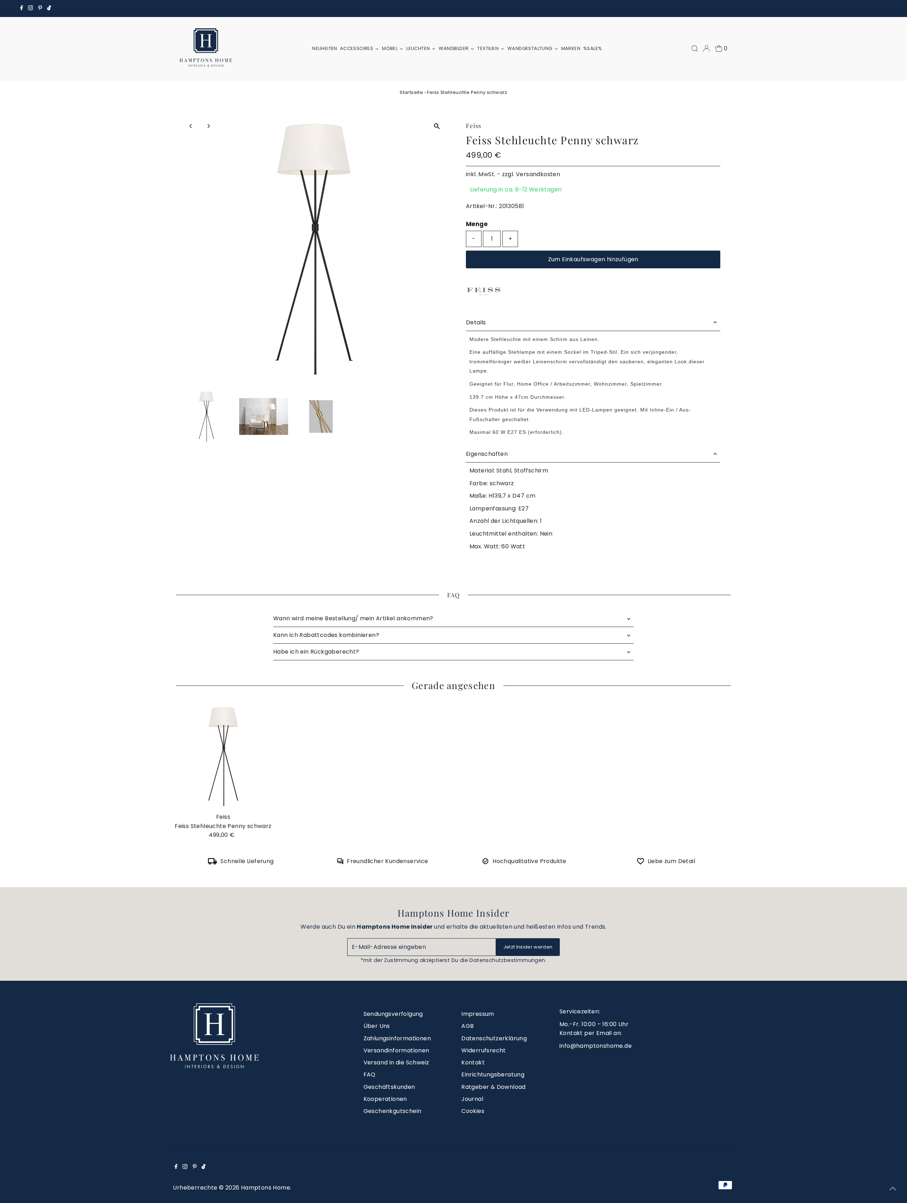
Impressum (477, 1014)
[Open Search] (695, 48)
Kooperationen (385, 1099)
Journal (472, 1099)
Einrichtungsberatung (492, 1074)
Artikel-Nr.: (481, 206)
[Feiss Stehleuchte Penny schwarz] (223, 756)
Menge (477, 224)
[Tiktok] (49, 8)
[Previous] (191, 126)
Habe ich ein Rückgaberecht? (316, 652)
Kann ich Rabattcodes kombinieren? (326, 635)
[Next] (208, 126)
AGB (467, 1026)
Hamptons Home (265, 1188)
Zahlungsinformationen (397, 1038)
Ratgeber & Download (493, 1087)
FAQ (370, 1074)
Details (476, 322)
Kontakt (473, 1062)
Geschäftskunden (389, 1087)
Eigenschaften (487, 454)
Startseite (411, 92)
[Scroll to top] (893, 1189)
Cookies (472, 1111)
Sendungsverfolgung (393, 1014)
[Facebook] (21, 8)
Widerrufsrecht (483, 1050)
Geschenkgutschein (393, 1111)
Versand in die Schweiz (396, 1062)
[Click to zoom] (437, 126)
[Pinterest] (40, 8)
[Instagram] (30, 8)
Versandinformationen (396, 1050)
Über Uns (377, 1026)
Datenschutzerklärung (494, 1038)
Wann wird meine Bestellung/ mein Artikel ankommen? (353, 618)
